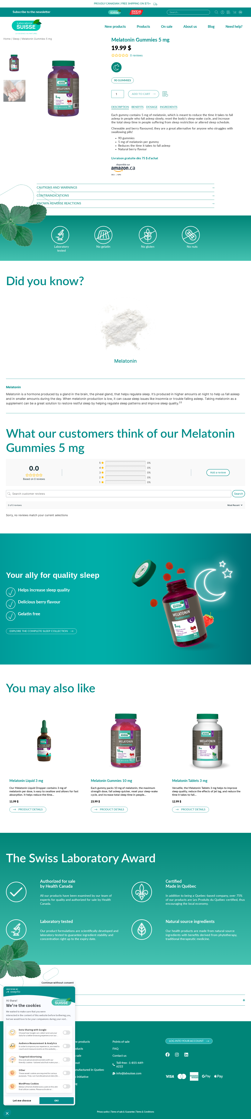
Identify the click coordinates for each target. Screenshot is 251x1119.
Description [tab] (120, 107)
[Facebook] (167, 1054)
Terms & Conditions (145, 1112)
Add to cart (141, 94)
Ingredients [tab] (168, 107)
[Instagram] (177, 1054)
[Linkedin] (186, 1054)
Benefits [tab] (137, 107)
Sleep (16, 38)
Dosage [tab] (151, 107)
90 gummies (122, 80)
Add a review (218, 472)
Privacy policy (103, 1112)
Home (7, 38)
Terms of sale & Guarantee (123, 1112)
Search (238, 493)
